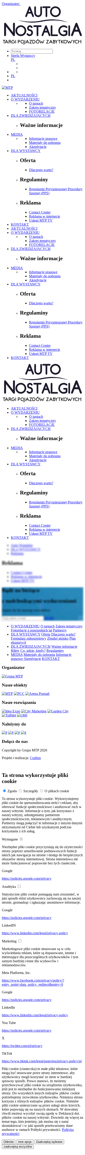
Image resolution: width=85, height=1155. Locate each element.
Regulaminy (55, 650)
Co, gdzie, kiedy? (33, 650)
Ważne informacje (64, 646)
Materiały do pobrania (45, 143)
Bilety (15, 650)
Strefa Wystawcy (23, 55)
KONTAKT (20, 224)
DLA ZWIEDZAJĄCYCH (31, 115)
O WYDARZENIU (25, 99)
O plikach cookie (57, 791)
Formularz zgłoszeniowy (28, 638)
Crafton (35, 758)
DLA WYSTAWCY (26, 151)
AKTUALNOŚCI (24, 95)
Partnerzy (60, 630)
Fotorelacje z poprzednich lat (31, 630)
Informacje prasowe (43, 138)
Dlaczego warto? (41, 170)
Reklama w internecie (44, 216)
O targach (36, 103)
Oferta (45, 634)
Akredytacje (37, 147)
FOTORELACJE (42, 111)
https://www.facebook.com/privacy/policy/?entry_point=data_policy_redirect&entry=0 (33, 982)
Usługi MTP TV (41, 220)
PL (13, 60)
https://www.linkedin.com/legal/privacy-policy (35, 933)
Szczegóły (30, 791)
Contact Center (40, 212)
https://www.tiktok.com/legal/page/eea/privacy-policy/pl (42, 1061)
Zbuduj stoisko (57, 638)
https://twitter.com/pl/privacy (22, 1046)
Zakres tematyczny (42, 107)
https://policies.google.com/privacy (26, 878)
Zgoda (12, 791)
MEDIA (17, 134)
